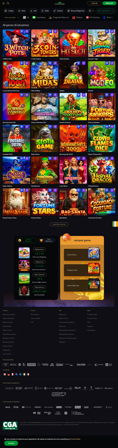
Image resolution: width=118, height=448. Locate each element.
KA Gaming (94, 17)
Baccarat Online (8, 342)
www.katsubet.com (37, 422)
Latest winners (28, 240)
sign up (109, 3)
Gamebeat (41, 17)
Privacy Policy (92, 318)
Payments (62, 314)
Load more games (59, 224)
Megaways (6, 350)
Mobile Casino (8, 346)
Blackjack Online (8, 338)
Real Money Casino (9, 334)
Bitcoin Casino (8, 322)
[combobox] (105, 11)
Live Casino (7, 354)
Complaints (91, 330)
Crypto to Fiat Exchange (67, 338)
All (28, 17)
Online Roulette (8, 318)
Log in (94, 3)
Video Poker (7, 326)
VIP (32, 322)
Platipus (79, 17)
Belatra (110, 17)
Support (90, 326)
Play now (16, 37)
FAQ (88, 322)
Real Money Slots (9, 314)
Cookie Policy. (75, 439)
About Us (62, 326)
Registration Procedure (67, 330)
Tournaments (35, 318)
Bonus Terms (63, 318)
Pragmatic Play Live (61, 17)
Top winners (48, 240)
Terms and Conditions (66, 322)
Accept (11, 443)
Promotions (35, 314)
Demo (16, 43)
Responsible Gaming (66, 334)
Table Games (7, 330)
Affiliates (62, 342)
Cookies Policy (92, 314)
